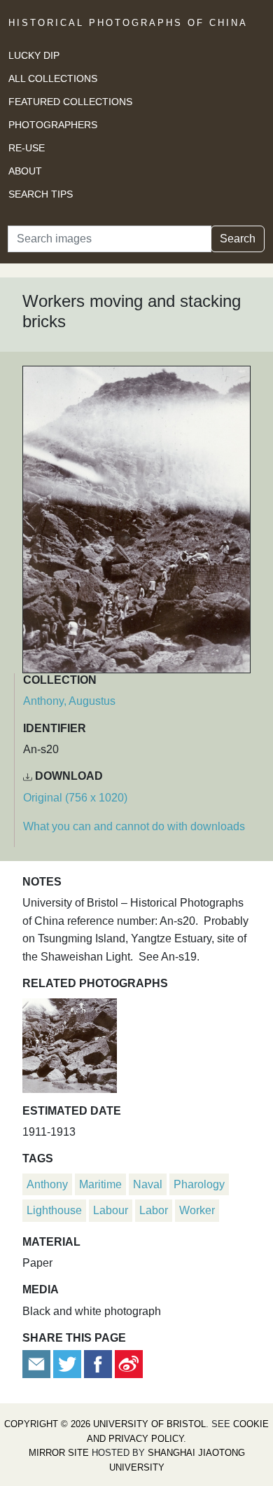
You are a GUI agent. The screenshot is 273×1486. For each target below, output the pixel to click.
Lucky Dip (33, 55)
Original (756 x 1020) (75, 798)
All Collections (52, 78)
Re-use (26, 147)
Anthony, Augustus (69, 701)
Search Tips (40, 194)
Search (237, 239)
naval (147, 1184)
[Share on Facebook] (98, 1364)
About (25, 171)
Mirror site (59, 1452)
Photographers (52, 124)
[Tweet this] (68, 1364)
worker (197, 1210)
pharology (199, 1184)
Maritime (100, 1184)
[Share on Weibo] (129, 1364)
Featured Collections (70, 101)
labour (110, 1210)
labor (153, 1210)
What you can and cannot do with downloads (134, 826)
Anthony (47, 1184)
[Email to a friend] (37, 1364)
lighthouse (54, 1210)
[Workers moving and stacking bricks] (69, 1044)
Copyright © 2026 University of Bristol (105, 1424)
